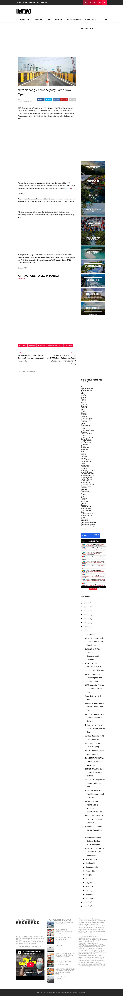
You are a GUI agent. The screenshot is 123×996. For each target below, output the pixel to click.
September (90, 867)
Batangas (84, 406)
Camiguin (84, 421)
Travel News (68, 345)
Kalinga (83, 454)
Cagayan (84, 416)
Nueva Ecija (85, 481)
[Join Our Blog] (104, 2)
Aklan (83, 392)
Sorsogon (84, 505)
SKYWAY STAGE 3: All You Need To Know (64, 923)
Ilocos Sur (84, 449)
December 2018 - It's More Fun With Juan (91, 558)
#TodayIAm (59, 945)
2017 (86, 906)
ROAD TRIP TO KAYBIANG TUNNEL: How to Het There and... (95, 666)
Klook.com (21, 278)
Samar (83, 500)
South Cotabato (86, 507)
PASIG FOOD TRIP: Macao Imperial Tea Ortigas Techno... (93, 677)
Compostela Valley (87, 430)
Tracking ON (99, 587)
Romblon (84, 498)
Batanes (84, 404)
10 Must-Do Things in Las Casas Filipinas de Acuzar (95, 783)
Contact (32, 2)
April (88, 887)
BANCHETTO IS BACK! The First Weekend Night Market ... (94, 851)
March (88, 890)
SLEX (69, 188)
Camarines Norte (87, 418)
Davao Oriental (86, 439)
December (90, 634)
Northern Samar (86, 479)
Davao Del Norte (86, 434)
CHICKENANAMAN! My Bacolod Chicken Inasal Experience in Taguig (63, 962)
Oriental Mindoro (86, 486)
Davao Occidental (87, 437)
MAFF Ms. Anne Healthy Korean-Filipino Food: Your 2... (94, 706)
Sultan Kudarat (86, 510)
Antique (83, 395)
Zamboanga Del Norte (88, 522)
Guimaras (84, 444)
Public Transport (52, 345)
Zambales (84, 520)
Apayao (83, 397)
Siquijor (83, 503)
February (89, 894)
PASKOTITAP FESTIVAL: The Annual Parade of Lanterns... (95, 761)
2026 (86, 603)
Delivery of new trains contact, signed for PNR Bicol (95, 728)
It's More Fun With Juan (24, 936)
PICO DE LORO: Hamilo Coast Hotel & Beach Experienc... (94, 641)
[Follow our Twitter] (100, 2)
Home (19, 2)
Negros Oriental (86, 477)
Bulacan (84, 415)
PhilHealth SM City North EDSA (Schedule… (92, 562)
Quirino (83, 494)
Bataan (83, 402)
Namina (75, 992)
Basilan (83, 401)
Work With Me (42, 2)
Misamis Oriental (86, 472)
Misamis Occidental (87, 470)
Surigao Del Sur (86, 515)
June (88, 879)
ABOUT (22, 947)
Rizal (82, 496)
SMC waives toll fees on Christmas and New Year (94, 688)
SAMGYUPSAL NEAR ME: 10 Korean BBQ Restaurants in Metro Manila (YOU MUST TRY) (65, 971)
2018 (86, 902)
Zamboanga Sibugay (88, 526)
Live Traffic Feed (94, 541)
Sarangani (84, 501)
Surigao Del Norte (87, 514)
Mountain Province (87, 474)
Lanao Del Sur (86, 461)
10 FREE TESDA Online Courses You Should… (92, 566)
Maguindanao (85, 465)
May (87, 883)
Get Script (87, 587)
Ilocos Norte (85, 448)
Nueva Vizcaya (86, 482)
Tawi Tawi (84, 519)
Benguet (84, 408)
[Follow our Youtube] (85, 2)
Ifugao (83, 446)
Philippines (41, 345)
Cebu (83, 428)
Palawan (84, 487)
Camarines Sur (86, 420)
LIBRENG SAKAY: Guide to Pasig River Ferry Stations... (94, 772)
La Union (84, 456)
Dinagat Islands (86, 441)
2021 (86, 623)
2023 (86, 615)
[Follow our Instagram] (95, 2)
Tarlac (83, 517)
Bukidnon (84, 413)
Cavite (83, 427)
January (89, 898)
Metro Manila (23, 345)
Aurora (83, 399)
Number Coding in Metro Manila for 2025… (92, 576)
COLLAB (29, 947)
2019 (86, 630)
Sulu (82, 512)
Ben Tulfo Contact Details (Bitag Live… (91, 548)
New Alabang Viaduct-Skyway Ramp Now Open (93, 830)
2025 (86, 607)
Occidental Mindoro (87, 484)
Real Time (93, 587)
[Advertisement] (72, 11)
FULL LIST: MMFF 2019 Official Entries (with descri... (94, 717)
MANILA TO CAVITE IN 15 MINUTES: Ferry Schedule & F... (94, 819)
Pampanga (84, 489)
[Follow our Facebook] (90, 2)
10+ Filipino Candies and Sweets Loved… (93, 545)
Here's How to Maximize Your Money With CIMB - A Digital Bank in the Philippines (64, 955)
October (89, 863)
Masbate (84, 468)
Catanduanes (85, 425)
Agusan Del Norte (87, 388)
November (90, 859)
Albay (83, 394)
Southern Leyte (86, 508)
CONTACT (38, 947)
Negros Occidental (87, 475)
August (89, 871)
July (87, 875)
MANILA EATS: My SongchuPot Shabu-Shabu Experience (63, 931)
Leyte (83, 463)
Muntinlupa (32, 345)
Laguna (83, 458)
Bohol (83, 411)
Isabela (83, 453)
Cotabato (84, 432)
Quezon (83, 493)
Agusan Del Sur (86, 390)
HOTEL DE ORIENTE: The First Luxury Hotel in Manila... (94, 794)
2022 (86, 619)
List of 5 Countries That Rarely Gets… (94, 585)
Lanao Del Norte (86, 460)
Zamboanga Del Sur (88, 524)
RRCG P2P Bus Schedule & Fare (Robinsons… (93, 580)
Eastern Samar (86, 442)
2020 (86, 626)
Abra (82, 387)
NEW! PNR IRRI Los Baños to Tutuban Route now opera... (93, 841)
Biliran (83, 409)
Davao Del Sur (86, 435)
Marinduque (85, 467)
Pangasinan (85, 491)
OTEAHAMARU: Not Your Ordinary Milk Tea (63, 938)
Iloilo (82, 451)
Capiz (83, 423)
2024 (86, 611)
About (25, 2)
